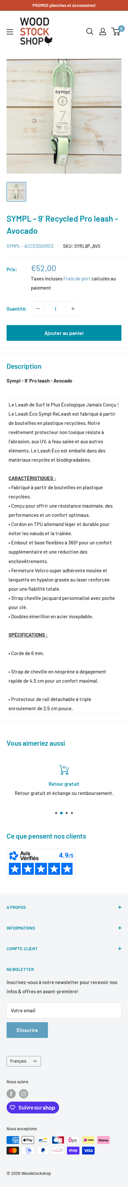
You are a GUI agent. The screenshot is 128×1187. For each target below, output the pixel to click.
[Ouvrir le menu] (10, 31)
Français (18, 1061)
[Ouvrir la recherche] (90, 31)
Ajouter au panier (64, 333)
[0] (116, 31)
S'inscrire (27, 1030)
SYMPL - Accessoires (30, 246)
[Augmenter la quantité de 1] (73, 309)
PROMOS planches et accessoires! (64, 5)
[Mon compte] (102, 31)
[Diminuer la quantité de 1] (38, 309)
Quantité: (17, 309)
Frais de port (77, 278)
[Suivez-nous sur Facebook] (11, 1093)
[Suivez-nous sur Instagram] (23, 1093)
